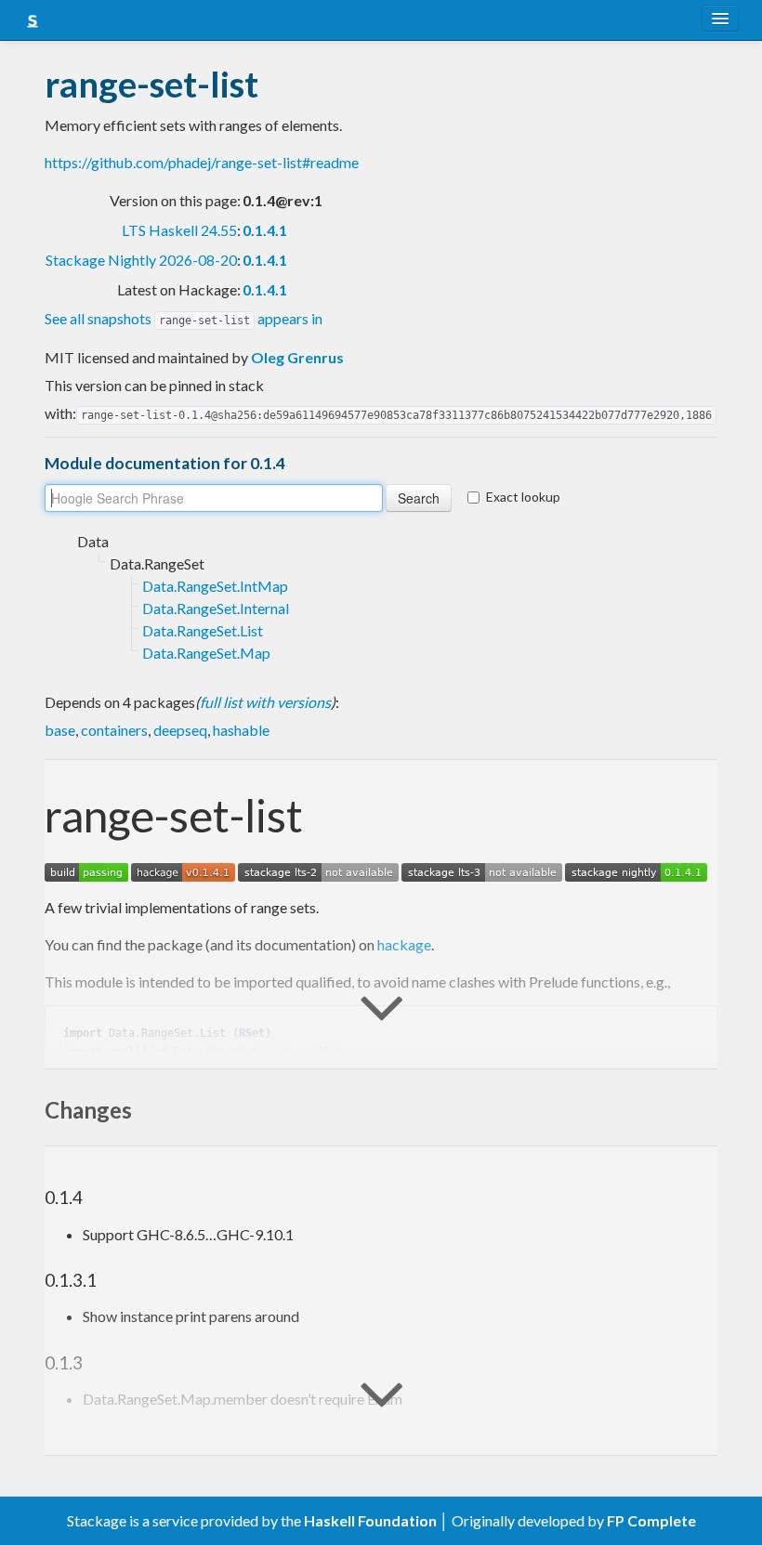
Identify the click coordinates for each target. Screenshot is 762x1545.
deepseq (180, 730)
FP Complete (651, 1520)
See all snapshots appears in (183, 318)
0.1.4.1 (265, 230)
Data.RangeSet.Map (206, 652)
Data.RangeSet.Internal (215, 608)
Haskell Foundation (370, 1520)
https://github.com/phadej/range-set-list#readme (202, 162)
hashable (241, 730)
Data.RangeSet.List (202, 630)
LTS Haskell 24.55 (179, 230)
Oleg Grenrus (297, 357)
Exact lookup (523, 496)
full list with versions (265, 702)
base (60, 730)
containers (114, 730)
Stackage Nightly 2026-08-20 (141, 259)
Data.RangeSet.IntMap (215, 586)
